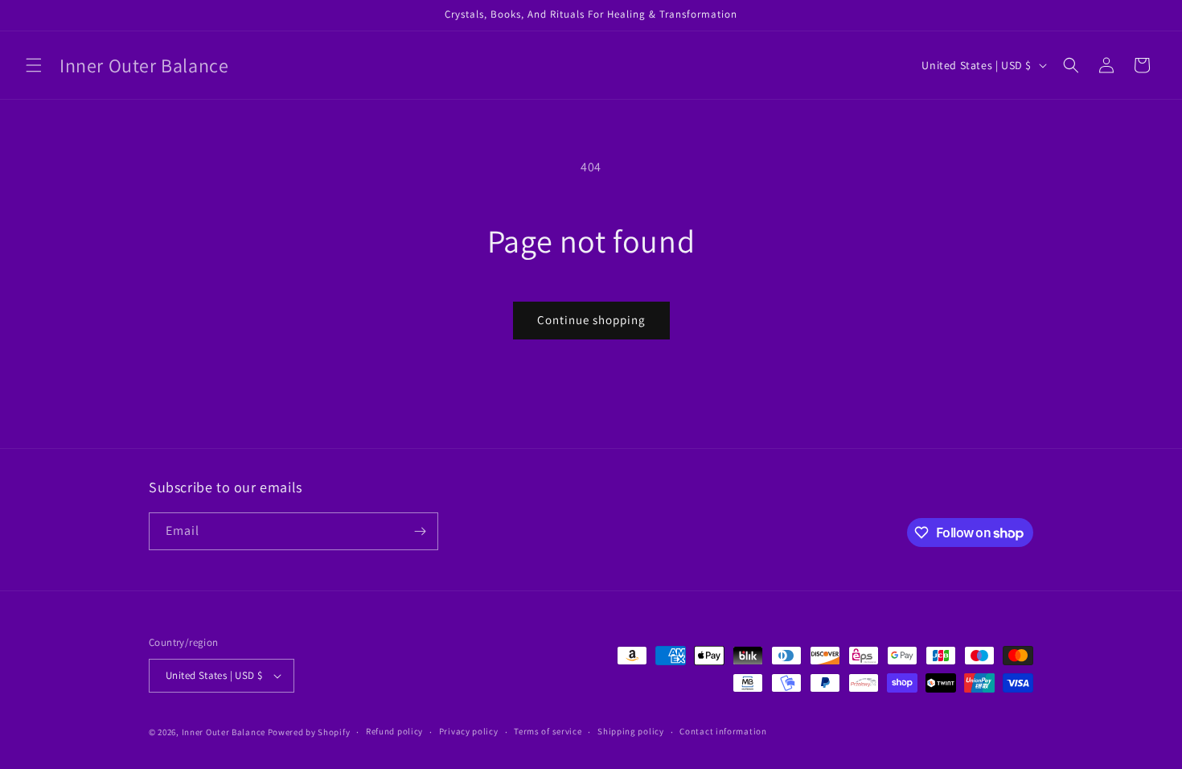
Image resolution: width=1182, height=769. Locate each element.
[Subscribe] (419, 531)
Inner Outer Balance (223, 732)
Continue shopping (591, 319)
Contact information (722, 731)
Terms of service (547, 731)
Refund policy (394, 731)
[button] (33, 65)
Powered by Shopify (309, 732)
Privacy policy (469, 731)
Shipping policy (630, 731)
